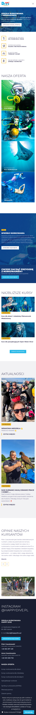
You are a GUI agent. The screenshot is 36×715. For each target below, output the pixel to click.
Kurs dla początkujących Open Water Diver (17, 342)
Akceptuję (29, 712)
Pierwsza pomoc (7, 689)
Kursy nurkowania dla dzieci (11, 669)
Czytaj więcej (9, 434)
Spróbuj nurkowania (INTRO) (11, 686)
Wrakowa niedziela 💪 (12, 428)
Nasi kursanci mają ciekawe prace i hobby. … (17, 491)
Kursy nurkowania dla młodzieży (12, 673)
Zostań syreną (6, 693)
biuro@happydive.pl (13, 633)
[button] (3, 564)
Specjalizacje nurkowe (9, 681)
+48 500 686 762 (7, 658)
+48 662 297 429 (7, 649)
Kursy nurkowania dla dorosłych (12, 677)
